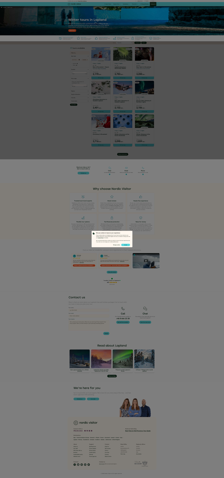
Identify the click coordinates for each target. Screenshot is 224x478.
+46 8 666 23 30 (123, 318)
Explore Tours (116, 4)
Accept (125, 244)
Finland (97, 437)
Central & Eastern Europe (83, 437)
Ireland (117, 437)
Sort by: (114, 42)
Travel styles (74, 101)
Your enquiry (72, 319)
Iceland (112, 437)
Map (143, 42)
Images (137, 42)
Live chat (93, 399)
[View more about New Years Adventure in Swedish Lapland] (122, 92)
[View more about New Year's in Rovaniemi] (144, 59)
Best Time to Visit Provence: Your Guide (137, 431)
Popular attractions (75, 94)
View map (101, 77)
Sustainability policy (78, 454)
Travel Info (134, 4)
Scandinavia (86, 439)
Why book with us (78, 450)
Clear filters (73, 104)
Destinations (125, 4)
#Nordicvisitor (78, 431)
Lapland (4, 7)
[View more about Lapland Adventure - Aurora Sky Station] (122, 59)
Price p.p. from (95, 72)
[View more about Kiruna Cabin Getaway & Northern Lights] (144, 92)
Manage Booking (144, 4)
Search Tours (108, 4)
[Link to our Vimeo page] (89, 430)
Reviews (75, 452)
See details (138, 454)
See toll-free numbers (123, 322)
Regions (73, 91)
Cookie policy (92, 452)
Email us (107, 446)
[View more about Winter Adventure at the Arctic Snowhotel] (122, 126)
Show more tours (122, 154)
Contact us (83, 173)
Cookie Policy (100, 237)
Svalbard (97, 439)
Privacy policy (92, 450)
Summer (75, 63)
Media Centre (108, 456)
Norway (80, 439)
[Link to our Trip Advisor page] (146, 463)
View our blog (112, 376)
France (102, 437)
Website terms (77, 456)
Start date (73, 56)
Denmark (92, 437)
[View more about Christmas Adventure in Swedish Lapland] (100, 92)
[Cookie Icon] (93, 237)
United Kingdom (116, 439)
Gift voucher (108, 448)
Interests (73, 97)
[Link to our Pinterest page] (91, 430)
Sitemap (91, 454)
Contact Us (153, 4)
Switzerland (108, 439)
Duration (73, 69)
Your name (71, 307)
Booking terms (92, 446)
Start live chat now (145, 322)
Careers (107, 454)
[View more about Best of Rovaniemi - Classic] (100, 59)
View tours (72, 30)
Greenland (107, 437)
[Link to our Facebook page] (85, 430)
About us (76, 446)
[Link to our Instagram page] (87, 430)
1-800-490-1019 (139, 1)
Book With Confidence (82, 1)
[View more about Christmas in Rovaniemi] (100, 126)
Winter (75, 65)
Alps (75, 437)
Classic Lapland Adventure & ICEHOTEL (84, 265)
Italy (121, 437)
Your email (71, 313)
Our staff (76, 448)
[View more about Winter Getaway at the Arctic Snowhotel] (144, 126)
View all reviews (112, 272)
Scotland (92, 439)
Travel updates (92, 448)
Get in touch (101, 464)
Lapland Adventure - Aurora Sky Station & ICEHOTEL (115, 265)
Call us (106, 450)
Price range (74, 78)
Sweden (102, 439)
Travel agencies (92, 456)
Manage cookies (116, 244)
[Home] (76, 4)
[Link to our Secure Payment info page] (138, 462)
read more (81, 262)
